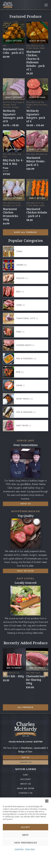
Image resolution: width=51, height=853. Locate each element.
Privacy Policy (30, 849)
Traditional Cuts (13, 672)
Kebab (42, 48)
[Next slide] (46, 674)
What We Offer (25, 788)
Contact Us (25, 793)
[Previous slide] (5, 674)
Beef (33, 154)
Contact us (26, 762)
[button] (46, 801)
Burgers (29, 104)
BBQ (5, 45)
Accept (25, 827)
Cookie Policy (19, 849)
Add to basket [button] (14, 668)
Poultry (18, 205)
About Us (25, 504)
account (25, 779)
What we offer (25, 571)
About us (25, 783)
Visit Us (25, 757)
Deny (25, 835)
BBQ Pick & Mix (37, 45)
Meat (28, 107)
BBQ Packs (12, 154)
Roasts (37, 672)
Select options (14, 41)
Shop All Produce (25, 232)
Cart (25, 774)
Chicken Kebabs (32, 48)
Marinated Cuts (41, 154)
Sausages (15, 107)
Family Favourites (9, 106)
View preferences (25, 842)
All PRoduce (25, 707)
